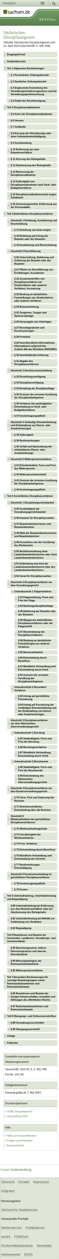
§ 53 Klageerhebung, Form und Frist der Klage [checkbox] (35, 599)
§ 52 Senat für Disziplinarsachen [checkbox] (32, 576)
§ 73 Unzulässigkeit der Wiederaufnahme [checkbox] (27, 836)
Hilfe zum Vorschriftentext (21, 1135)
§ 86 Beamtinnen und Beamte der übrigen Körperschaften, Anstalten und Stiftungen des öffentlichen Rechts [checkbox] (33, 996)
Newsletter (44, 1245)
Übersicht (8, 1182)
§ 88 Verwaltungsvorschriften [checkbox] (27, 1022)
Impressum (41, 1182)
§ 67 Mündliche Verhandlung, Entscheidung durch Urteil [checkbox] (34, 754)
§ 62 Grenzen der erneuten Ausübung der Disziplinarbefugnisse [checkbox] (33, 678)
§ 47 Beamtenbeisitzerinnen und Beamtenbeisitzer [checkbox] (32, 525)
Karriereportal (10, 1254)
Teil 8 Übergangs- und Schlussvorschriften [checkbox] (31, 1016)
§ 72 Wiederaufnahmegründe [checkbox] (30, 828)
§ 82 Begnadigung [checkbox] (21, 928)
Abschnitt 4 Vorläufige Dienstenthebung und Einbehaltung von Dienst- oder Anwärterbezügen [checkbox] (33, 425)
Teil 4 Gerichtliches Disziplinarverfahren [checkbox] (30, 496)
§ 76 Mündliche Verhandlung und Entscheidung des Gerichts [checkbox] (33, 857)
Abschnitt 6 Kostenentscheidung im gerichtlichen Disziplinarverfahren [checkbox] (31, 876)
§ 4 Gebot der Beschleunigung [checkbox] (28, 100)
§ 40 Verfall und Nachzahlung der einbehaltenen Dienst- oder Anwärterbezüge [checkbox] (33, 449)
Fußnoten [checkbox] (12, 1043)
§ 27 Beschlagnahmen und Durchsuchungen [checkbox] (29, 329)
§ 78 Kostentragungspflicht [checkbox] (29, 883)
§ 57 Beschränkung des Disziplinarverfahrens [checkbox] (31, 633)
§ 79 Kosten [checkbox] (21, 889)
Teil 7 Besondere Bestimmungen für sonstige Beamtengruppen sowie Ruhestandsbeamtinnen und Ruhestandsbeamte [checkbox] (27, 982)
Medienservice (11, 1227)
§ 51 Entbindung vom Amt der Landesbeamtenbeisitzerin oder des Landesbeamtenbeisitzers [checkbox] (34, 566)
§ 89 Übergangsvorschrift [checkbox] (25, 1029)
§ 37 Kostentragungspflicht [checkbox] (29, 416)
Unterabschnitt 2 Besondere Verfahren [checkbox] (30, 689)
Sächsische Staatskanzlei (19, 1210)
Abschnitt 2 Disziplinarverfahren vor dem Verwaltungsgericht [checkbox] (31, 584)
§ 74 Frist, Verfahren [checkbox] (25, 843)
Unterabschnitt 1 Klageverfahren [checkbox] (32, 591)
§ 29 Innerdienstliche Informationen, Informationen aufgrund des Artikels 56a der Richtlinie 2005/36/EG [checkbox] (35, 346)
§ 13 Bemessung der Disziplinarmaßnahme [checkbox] (23, 173)
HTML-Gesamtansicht (19, 1111)
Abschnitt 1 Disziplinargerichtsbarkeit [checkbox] (32, 502)
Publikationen (35, 1227)
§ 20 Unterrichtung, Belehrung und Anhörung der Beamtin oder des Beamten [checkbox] (34, 260)
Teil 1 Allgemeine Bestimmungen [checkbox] (25, 68)
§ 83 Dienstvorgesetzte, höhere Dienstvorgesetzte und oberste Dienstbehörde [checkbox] (28, 951)
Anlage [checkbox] (11, 1036)
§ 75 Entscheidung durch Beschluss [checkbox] (34, 849)
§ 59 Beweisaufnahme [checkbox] (30, 652)
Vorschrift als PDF (17, 1116)
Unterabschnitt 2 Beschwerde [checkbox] (31, 761)
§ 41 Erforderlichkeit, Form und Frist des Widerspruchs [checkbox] (35, 467)
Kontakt (24, 1182)
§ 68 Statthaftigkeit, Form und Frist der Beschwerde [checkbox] (35, 769)
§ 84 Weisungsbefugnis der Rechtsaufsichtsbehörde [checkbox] (26, 962)
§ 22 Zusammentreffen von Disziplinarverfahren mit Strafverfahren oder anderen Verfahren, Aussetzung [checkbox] (30, 283)
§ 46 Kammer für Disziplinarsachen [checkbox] (34, 518)
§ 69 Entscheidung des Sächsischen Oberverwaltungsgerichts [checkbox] (32, 779)
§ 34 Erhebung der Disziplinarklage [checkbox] (34, 388)
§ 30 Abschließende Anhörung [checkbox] (31, 355)
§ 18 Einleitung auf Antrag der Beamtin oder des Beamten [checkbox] (31, 237)
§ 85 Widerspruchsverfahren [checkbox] (27, 970)
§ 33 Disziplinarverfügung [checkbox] (29, 382)
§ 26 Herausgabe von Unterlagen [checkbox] (32, 321)
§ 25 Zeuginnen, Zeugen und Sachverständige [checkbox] (30, 314)
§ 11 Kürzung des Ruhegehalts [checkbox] (28, 159)
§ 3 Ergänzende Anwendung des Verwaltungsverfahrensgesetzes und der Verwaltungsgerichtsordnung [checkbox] (34, 91)
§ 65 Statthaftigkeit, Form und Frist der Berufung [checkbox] (35, 740)
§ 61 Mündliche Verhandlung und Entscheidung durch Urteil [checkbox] (37, 668)
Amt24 (5, 1236)
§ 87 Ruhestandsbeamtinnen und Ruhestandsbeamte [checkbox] (29, 1008)
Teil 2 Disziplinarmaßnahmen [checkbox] (23, 107)
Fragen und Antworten (20, 1140)
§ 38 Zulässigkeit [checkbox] (23, 434)
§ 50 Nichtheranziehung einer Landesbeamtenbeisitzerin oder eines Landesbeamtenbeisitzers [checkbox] (35, 554)
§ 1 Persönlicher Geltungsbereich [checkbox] (30, 75)
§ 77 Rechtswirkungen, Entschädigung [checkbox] (27, 866)
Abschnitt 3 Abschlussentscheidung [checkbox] (31, 370)
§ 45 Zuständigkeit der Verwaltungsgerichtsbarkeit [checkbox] (30, 510)
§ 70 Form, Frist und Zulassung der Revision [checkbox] (34, 799)
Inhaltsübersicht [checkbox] (16, 61)
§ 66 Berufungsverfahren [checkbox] (32, 747)
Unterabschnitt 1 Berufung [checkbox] (29, 732)
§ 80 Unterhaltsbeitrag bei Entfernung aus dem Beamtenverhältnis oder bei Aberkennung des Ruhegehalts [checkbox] (32, 909)
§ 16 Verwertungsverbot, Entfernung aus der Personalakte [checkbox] (34, 206)
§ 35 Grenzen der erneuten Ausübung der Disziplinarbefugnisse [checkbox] (35, 396)
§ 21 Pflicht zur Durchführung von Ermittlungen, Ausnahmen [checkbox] (33, 271)
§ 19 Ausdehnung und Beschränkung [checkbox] (35, 245)
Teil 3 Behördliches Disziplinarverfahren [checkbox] (30, 213)
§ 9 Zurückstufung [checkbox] (21, 143)
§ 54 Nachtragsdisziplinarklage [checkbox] (35, 606)
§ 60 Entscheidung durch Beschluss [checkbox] (32, 659)
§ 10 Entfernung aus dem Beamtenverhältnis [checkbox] (25, 151)
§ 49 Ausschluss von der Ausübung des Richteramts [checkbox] (34, 544)
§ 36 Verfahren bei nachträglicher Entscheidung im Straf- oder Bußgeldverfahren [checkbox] (33, 406)
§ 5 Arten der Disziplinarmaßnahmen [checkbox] (31, 114)
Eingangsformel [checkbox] (16, 54)
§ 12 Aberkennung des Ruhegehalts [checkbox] (31, 165)
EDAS (28, 1254)
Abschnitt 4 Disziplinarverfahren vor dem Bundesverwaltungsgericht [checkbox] (31, 790)
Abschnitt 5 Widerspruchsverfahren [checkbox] (31, 459)
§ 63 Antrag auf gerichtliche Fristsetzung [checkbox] (33, 698)
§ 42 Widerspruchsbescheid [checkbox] (30, 474)
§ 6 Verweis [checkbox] (17, 120)
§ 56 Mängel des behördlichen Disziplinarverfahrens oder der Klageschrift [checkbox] (35, 623)
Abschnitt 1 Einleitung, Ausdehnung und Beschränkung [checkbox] (34, 222)
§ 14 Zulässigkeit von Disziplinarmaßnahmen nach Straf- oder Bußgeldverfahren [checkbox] (33, 184)
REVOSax (47, 19)
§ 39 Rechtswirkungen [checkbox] (27, 440)
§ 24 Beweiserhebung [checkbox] (26, 306)
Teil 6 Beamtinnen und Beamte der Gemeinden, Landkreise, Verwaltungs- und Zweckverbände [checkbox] (31, 938)
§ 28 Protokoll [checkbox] (22, 337)
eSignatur (8, 1191)
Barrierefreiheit (15, 1145)
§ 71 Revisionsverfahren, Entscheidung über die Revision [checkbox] (32, 808)
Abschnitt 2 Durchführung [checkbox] (26, 251)
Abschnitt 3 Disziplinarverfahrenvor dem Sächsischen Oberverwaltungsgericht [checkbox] (29, 723)
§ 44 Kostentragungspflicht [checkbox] (29, 489)
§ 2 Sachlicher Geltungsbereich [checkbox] (28, 81)
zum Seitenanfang (17, 1170)
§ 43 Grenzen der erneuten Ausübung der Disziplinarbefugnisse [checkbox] (35, 482)
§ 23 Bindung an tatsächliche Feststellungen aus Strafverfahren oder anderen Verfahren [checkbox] (33, 297)
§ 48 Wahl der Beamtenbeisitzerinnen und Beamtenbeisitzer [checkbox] (35, 535)
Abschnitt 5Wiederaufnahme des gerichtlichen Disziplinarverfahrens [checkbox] (30, 819)
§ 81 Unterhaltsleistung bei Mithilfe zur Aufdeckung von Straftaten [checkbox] (33, 920)
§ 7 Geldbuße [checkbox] (18, 127)
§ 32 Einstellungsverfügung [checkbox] (30, 376)
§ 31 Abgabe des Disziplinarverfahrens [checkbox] (26, 363)
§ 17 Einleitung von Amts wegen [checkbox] (32, 230)
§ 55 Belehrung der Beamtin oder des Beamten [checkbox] (37, 613)
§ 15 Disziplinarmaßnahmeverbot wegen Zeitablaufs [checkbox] (33, 196)
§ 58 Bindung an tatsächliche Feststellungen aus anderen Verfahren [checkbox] (34, 643)
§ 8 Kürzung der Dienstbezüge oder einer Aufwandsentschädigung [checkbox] (31, 135)
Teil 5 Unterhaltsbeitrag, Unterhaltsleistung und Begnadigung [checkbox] (31, 897)
